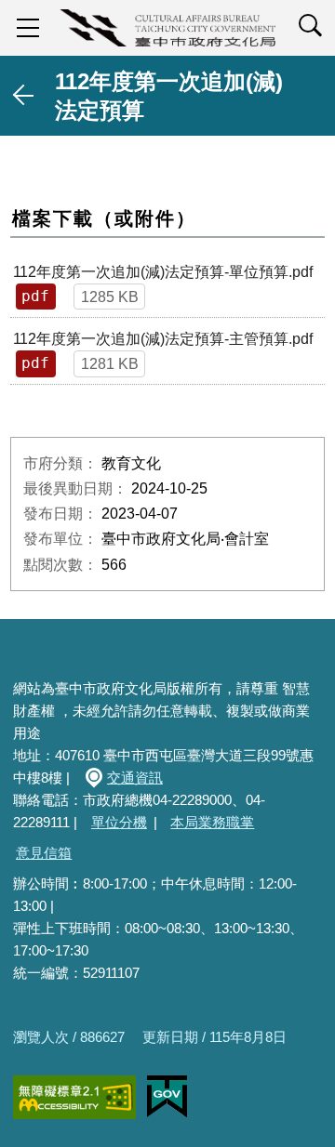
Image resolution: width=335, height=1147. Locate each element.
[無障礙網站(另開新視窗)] (74, 1097)
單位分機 (119, 822)
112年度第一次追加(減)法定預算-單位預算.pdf (163, 272)
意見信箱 (44, 853)
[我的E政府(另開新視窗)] (167, 1096)
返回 (24, 96)
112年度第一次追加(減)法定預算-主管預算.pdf (163, 339)
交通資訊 (135, 777)
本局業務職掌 (212, 822)
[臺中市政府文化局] (167, 27)
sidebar (28, 28)
